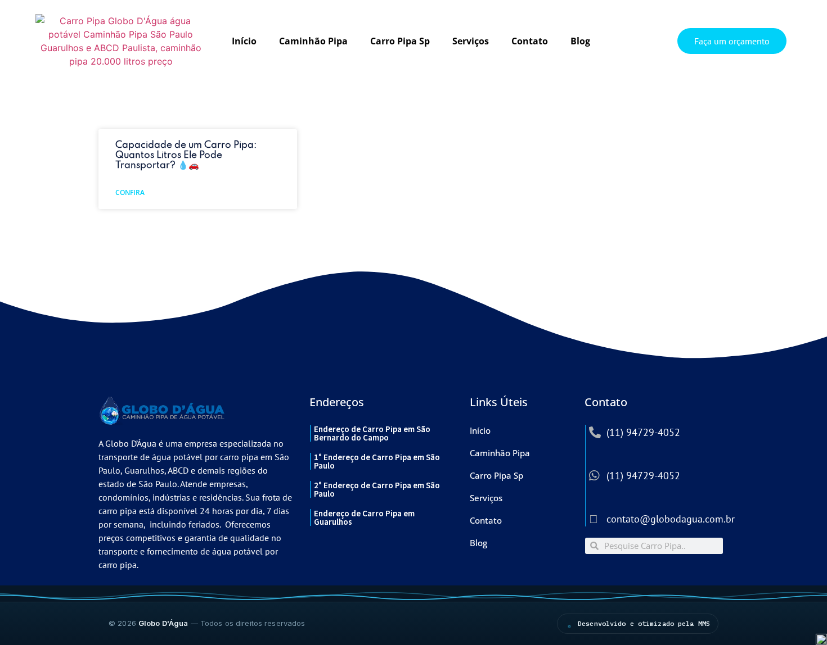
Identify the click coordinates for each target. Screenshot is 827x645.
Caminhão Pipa (313, 41)
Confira (130, 192)
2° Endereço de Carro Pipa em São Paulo (377, 489)
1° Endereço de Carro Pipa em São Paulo (377, 461)
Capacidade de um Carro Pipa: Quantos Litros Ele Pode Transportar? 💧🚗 (186, 155)
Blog (580, 41)
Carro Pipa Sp (400, 41)
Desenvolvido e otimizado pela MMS (644, 623)
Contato (529, 41)
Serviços (470, 41)
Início (244, 41)
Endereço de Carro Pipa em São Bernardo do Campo (372, 433)
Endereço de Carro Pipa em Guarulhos (364, 517)
